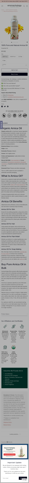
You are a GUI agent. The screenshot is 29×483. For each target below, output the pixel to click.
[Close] (26, 445)
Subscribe (23, 478)
